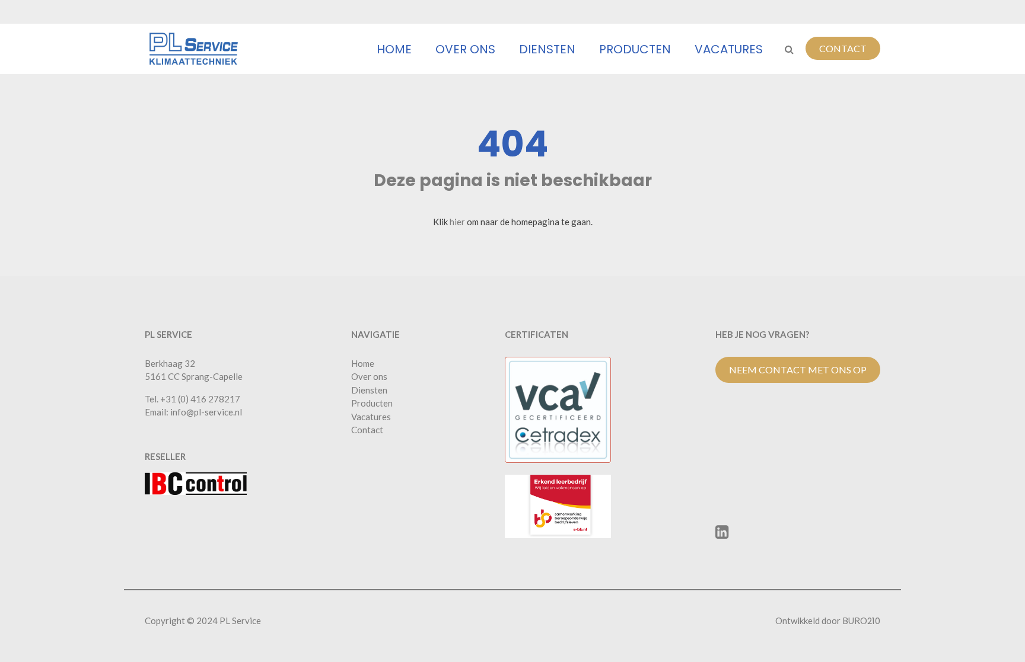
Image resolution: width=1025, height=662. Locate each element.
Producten (635, 49)
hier (457, 221)
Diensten (547, 49)
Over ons (465, 49)
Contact (843, 48)
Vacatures (729, 49)
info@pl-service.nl (206, 412)
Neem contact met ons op (798, 369)
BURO (861, 620)
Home (394, 49)
